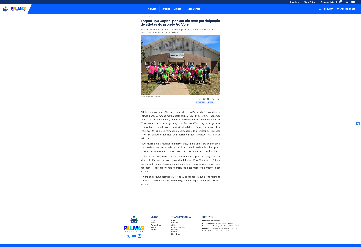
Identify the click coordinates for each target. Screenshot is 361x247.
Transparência (156, 225)
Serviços (154, 220)
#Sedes (210, 102)
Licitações (174, 229)
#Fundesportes (200, 102)
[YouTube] (353, 2)
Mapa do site (175, 234)
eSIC (173, 225)
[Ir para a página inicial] (14, 9)
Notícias (153, 223)
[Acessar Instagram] (140, 236)
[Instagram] (341, 2)
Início (143, 17)
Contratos (174, 232)
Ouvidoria (154, 229)
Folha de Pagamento (178, 227)
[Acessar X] (128, 236)
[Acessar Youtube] (134, 236)
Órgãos (153, 227)
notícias (150, 17)
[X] (346, 2)
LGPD (173, 220)
